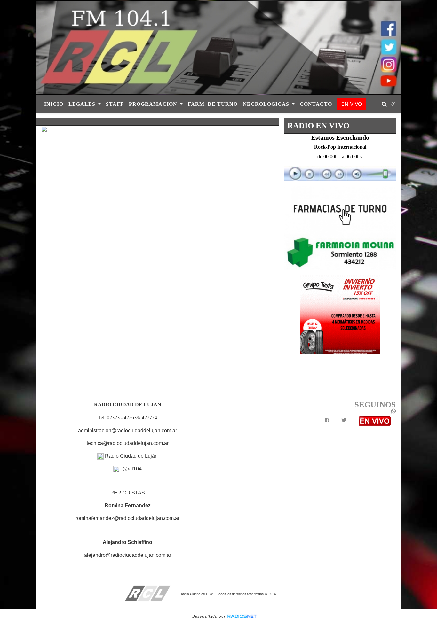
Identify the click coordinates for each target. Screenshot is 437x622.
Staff (115, 104)
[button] (384, 104)
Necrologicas (267, 104)
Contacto (316, 104)
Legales (82, 104)
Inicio (53, 104)
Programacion (154, 104)
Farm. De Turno (213, 104)
